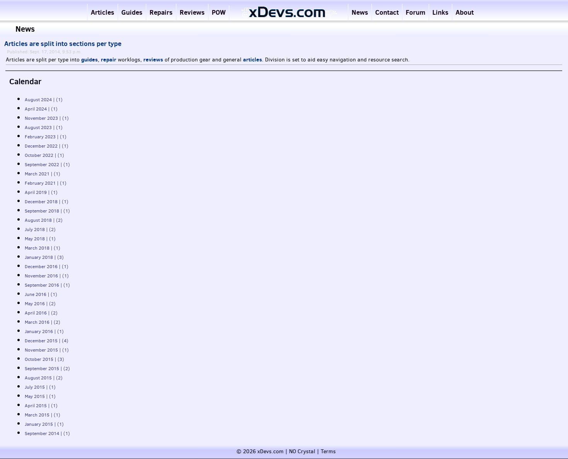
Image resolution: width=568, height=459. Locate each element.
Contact (387, 12)
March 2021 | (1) (42, 174)
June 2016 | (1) (41, 294)
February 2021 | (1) (45, 183)
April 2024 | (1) (41, 109)
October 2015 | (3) (44, 359)
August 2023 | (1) (44, 127)
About (465, 12)
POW (219, 12)
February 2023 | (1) (45, 137)
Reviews (192, 12)
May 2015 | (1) (40, 396)
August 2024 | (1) (44, 100)
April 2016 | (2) (41, 313)
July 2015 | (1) (40, 387)
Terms (328, 451)
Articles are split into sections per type (62, 43)
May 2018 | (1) (40, 239)
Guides (132, 12)
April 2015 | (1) (41, 406)
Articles (102, 12)
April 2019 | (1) (41, 192)
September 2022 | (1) (47, 165)
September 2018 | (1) (47, 211)
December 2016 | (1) (46, 267)
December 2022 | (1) (46, 146)
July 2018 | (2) (40, 229)
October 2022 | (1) (44, 155)
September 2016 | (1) (47, 285)
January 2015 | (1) (44, 424)
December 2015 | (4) (46, 341)
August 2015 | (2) (44, 378)
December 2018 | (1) (46, 202)
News (360, 12)
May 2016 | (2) (40, 304)
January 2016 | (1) (44, 331)
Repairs (161, 12)
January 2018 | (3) (44, 257)
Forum (415, 12)
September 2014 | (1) (47, 433)
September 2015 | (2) (47, 369)
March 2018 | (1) (42, 248)
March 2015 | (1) (42, 415)
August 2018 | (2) (44, 220)
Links (440, 12)
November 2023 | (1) (47, 118)
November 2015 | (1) (47, 350)
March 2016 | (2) (42, 322)
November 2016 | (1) (47, 276)
